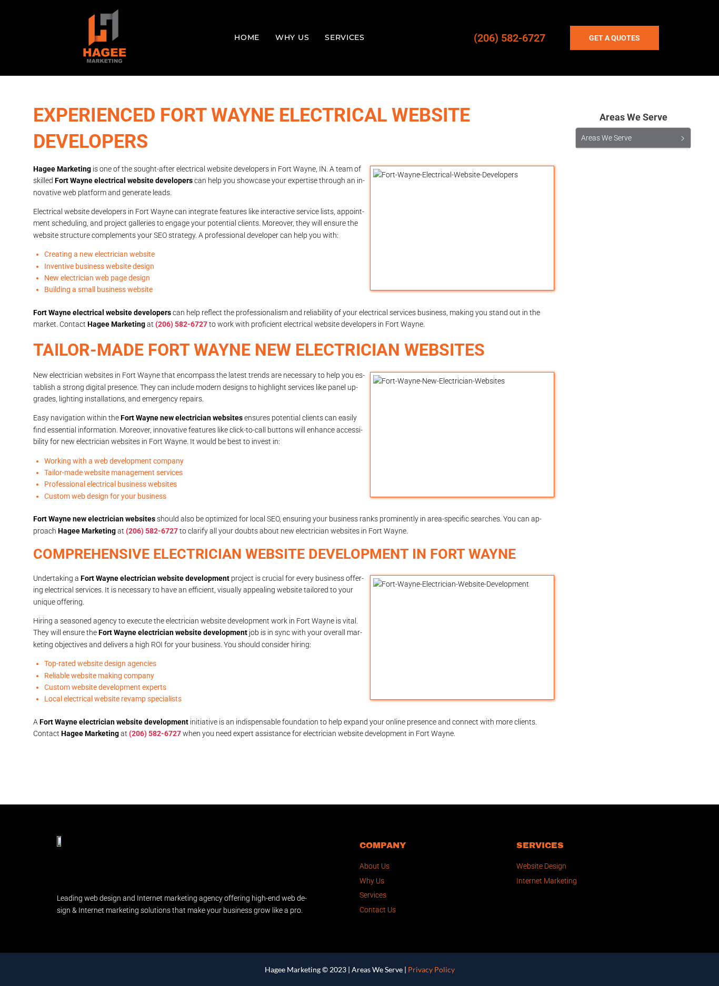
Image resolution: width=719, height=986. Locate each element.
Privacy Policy (431, 969)
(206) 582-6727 (509, 38)
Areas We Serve (377, 969)
